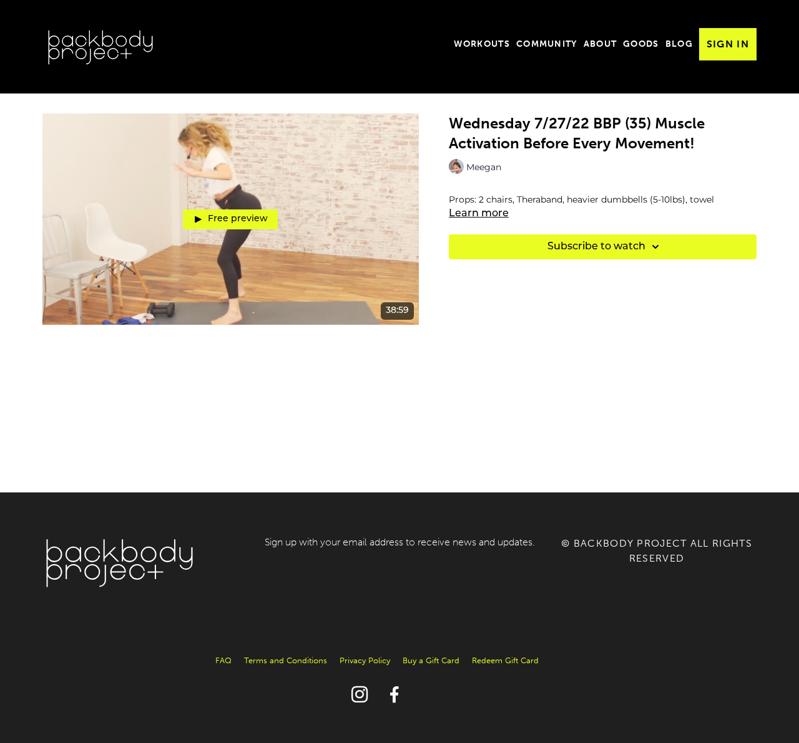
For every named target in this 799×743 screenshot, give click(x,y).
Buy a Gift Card (431, 660)
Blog (679, 44)
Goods (641, 44)
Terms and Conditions (285, 660)
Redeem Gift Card (505, 660)
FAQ (223, 660)
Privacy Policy (365, 660)
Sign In (728, 44)
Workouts (482, 44)
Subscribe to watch (596, 247)
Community (546, 44)
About (600, 44)
